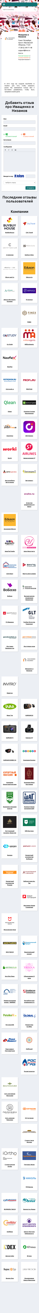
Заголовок (7, 140)
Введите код (8, 176)
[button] (5, 150)
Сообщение (8, 147)
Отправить (30, 188)
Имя (5, 119)
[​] (19, 161)
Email (5, 126)
